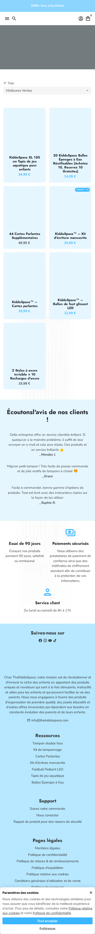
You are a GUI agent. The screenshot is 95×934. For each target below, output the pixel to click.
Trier (9, 83)
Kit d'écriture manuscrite (47, 762)
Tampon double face (47, 743)
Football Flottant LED (47, 769)
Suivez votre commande (47, 808)
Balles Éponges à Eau (48, 782)
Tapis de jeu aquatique (47, 776)
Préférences (47, 928)
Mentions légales (47, 848)
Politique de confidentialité (52, 913)
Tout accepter (47, 921)
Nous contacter (47, 815)
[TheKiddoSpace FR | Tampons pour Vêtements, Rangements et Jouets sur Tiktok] (55, 640)
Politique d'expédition (47, 868)
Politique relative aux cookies (47, 874)
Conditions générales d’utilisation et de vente (48, 881)
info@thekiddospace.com (48, 720)
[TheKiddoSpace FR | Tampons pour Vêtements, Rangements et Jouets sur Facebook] (40, 640)
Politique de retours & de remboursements (48, 861)
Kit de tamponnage (47, 749)
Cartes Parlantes (47, 756)
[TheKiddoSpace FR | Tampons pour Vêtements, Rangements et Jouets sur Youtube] (50, 640)
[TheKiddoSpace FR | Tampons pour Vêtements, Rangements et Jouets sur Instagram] (45, 640)
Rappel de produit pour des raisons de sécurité (47, 821)
